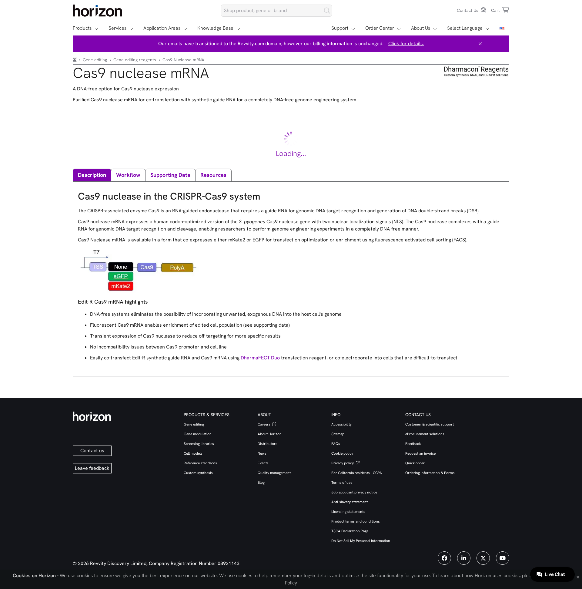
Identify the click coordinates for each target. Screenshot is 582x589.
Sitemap (337, 434)
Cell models (193, 453)
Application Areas (161, 28)
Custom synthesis (198, 472)
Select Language (465, 28)
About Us (420, 28)
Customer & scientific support (429, 424)
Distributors (267, 443)
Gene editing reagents (135, 59)
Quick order (415, 463)
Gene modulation (198, 434)
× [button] (578, 577)
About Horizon (270, 434)
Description (92, 174)
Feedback (413, 443)
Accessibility (341, 424)
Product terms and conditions (355, 521)
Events (263, 463)
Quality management (274, 472)
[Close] (480, 44)
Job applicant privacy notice (354, 492)
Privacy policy (343, 463)
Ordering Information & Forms (430, 472)
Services (117, 28)
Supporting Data (170, 174)
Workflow (128, 174)
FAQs (335, 443)
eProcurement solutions (424, 434)
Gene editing (95, 59)
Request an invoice (420, 453)
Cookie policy (342, 453)
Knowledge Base (215, 28)
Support (339, 28)
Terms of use (341, 482)
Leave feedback (92, 468)
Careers (264, 424)
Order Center (379, 28)
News (262, 453)
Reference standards (200, 463)
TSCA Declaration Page (349, 531)
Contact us (92, 450)
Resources (213, 174)
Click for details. (406, 43)
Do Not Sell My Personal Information (360, 540)
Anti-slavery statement (349, 502)
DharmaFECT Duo (260, 358)
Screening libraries (199, 443)
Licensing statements (348, 511)
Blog (261, 482)
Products (82, 28)
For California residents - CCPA (356, 472)
